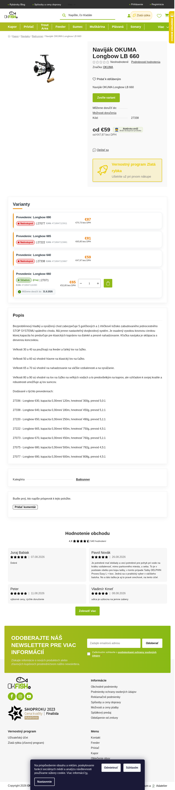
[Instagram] (20, 696)
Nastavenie (44, 781)
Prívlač (95, 747)
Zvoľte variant (106, 97)
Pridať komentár (25, 507)
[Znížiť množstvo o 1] (80, 283)
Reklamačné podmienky (105, 697)
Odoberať (152, 643)
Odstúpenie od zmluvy (104, 717)
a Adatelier (158, 785)
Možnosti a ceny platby (105, 707)
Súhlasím (132, 767)
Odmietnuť (111, 767)
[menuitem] (12, 26)
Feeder (95, 742)
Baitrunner (83, 479)
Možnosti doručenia (104, 112)
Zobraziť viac (87, 610)
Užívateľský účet (18, 737)
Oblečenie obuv (100, 758)
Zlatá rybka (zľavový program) (26, 742)
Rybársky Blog (17, 4)
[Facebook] (12, 696)
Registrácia (158, 4)
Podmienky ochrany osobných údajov (113, 691)
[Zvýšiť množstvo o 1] (97, 283)
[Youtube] (29, 696)
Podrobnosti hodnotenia (145, 62)
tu (86, 772)
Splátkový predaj (101, 712)
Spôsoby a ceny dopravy (47, 4)
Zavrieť (117, 149)
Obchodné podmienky (104, 686)
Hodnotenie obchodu (87, 533)
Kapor (94, 753)
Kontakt (95, 737)
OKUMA (108, 67)
